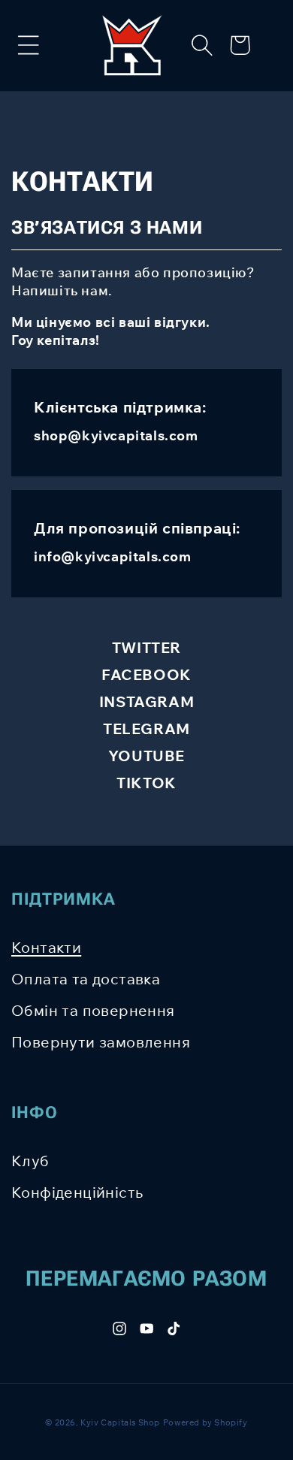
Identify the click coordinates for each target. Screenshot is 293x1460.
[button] (29, 45)
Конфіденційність (77, 1192)
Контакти (46, 947)
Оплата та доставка (85, 978)
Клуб (30, 1160)
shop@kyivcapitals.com (116, 435)
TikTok (146, 782)
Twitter (146, 647)
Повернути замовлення (100, 1041)
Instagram (146, 701)
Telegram (146, 728)
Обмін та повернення (93, 1010)
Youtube (146, 755)
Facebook (146, 674)
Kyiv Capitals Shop (120, 1422)
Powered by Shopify (205, 1422)
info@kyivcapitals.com (113, 556)
